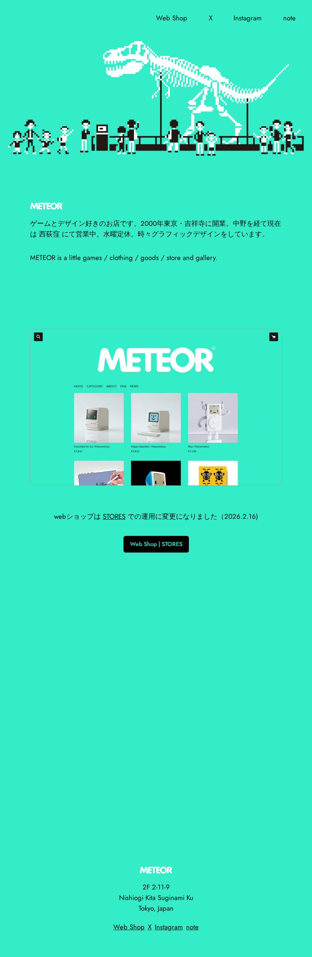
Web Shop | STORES (156, 544)
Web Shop (129, 927)
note (192, 927)
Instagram (169, 927)
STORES (114, 516)
